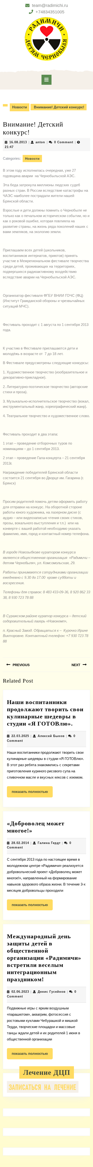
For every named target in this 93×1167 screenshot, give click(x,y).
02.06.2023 (20, 991)
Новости (19, 107)
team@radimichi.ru (50, 5)
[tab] (46, 80)
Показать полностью (32, 793)
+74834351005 (50, 12)
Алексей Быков (51, 736)
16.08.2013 (18, 142)
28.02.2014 (20, 843)
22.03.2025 (20, 736)
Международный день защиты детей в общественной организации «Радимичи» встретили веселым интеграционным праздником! (44, 957)
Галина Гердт (49, 843)
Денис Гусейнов (52, 991)
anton (40, 142)
